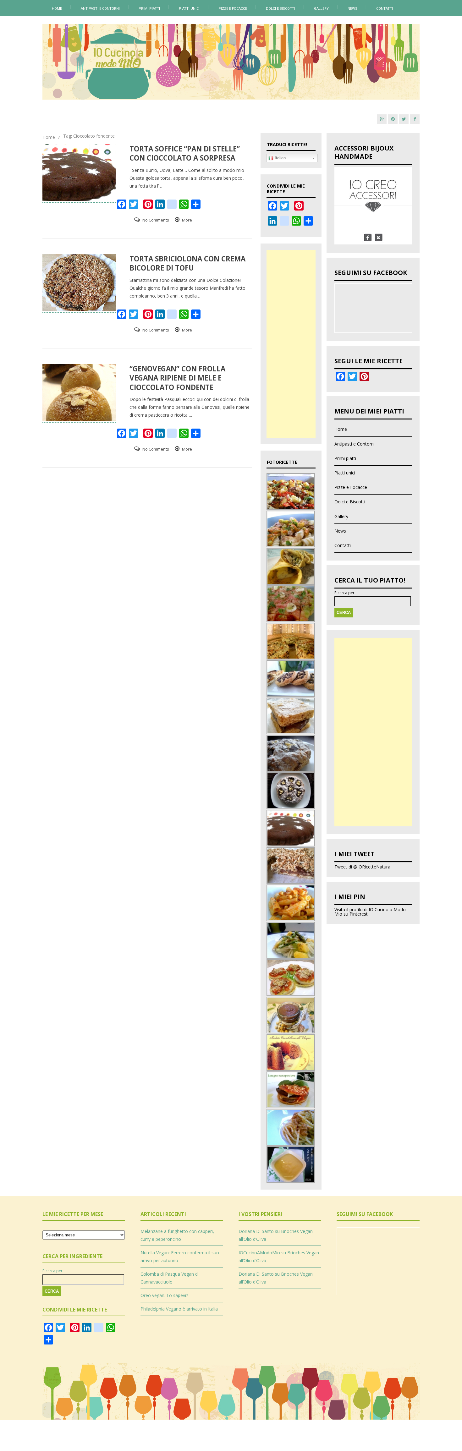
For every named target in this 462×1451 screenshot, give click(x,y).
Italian (279, 158)
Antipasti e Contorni (100, 9)
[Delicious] (284, 223)
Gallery (321, 9)
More (187, 220)
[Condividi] (308, 223)
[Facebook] (415, 119)
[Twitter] (404, 119)
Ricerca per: (344, 593)
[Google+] (382, 119)
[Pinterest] (393, 119)
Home (57, 9)
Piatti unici (189, 9)
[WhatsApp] (296, 223)
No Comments (155, 220)
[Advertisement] (291, 344)
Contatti (384, 9)
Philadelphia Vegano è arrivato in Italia (179, 1309)
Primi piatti (149, 9)
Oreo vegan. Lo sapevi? (164, 1295)
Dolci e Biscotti (280, 9)
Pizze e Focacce (232, 9)
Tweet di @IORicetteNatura (362, 867)
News (352, 9)
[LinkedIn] (272, 223)
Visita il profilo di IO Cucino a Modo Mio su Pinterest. (370, 911)
